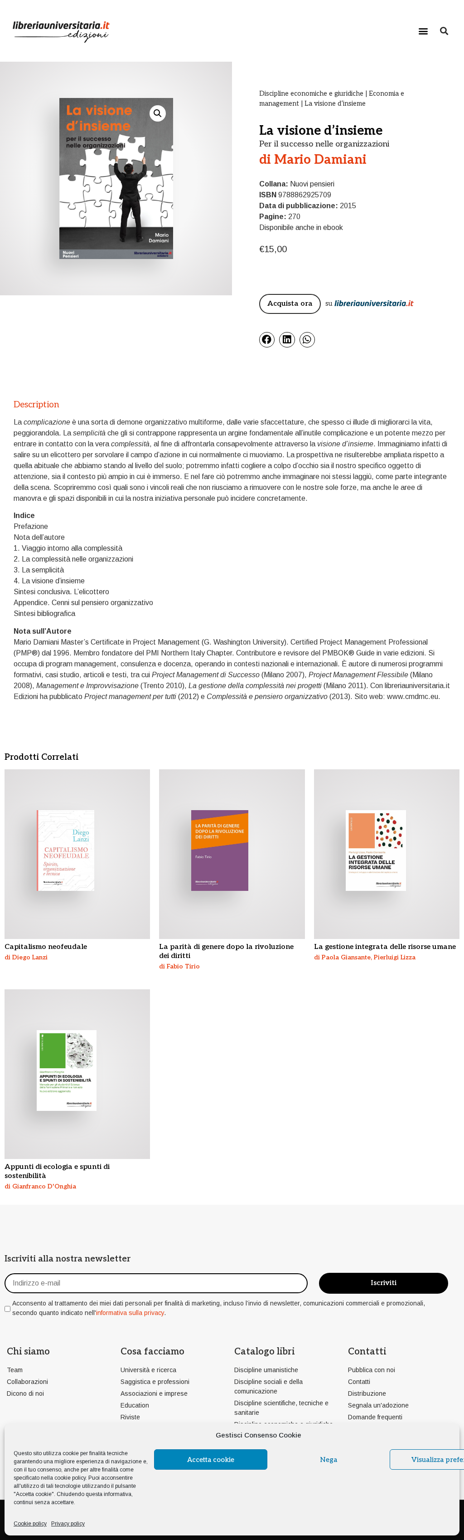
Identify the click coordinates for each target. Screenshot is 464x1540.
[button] (423, 30)
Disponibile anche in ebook (301, 227)
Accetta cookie (210, 1460)
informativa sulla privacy (130, 1312)
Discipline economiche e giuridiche (311, 94)
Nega (328, 1460)
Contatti (367, 1351)
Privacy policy (68, 1523)
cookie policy (70, 1478)
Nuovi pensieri (312, 184)
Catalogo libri (264, 1351)
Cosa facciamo (152, 1351)
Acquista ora (290, 303)
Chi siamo (28, 1351)
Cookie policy (30, 1523)
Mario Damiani (320, 159)
